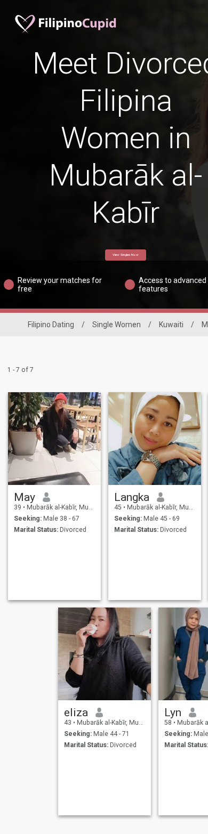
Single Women (116, 324)
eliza (76, 712)
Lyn (172, 712)
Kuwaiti (171, 324)
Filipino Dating (51, 324)
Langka (131, 497)
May (24, 497)
